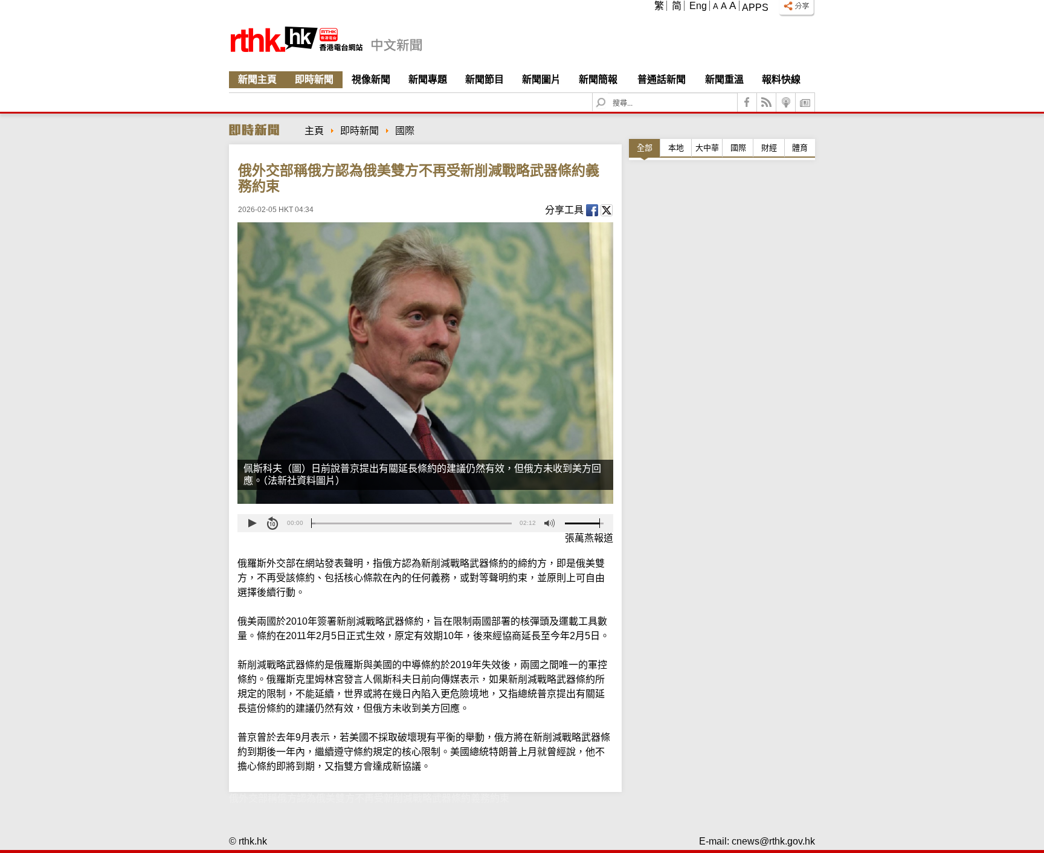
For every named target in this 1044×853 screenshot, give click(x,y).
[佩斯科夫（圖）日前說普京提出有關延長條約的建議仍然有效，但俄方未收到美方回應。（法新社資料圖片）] (425, 363)
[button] (252, 523)
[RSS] (766, 102)
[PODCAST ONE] (786, 102)
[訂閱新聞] (805, 102)
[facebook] (747, 102)
